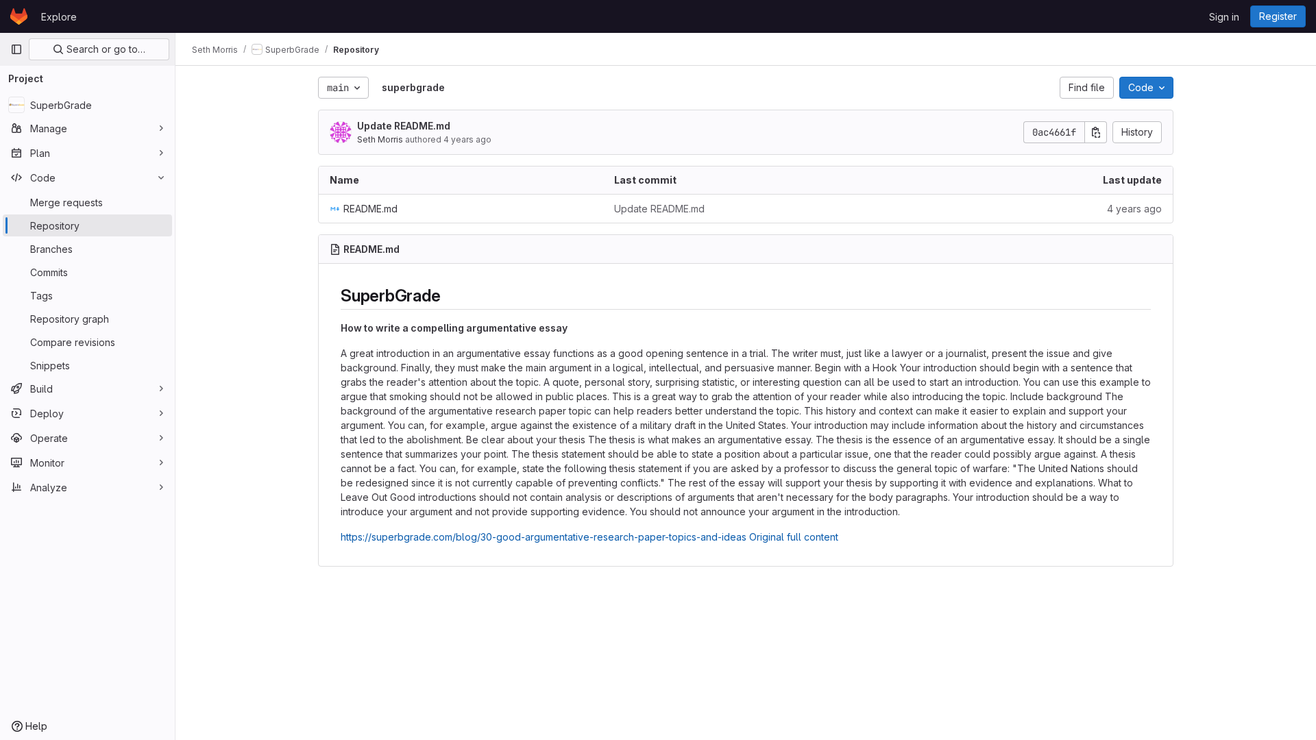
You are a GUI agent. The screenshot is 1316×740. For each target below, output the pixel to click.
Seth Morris (380, 139)
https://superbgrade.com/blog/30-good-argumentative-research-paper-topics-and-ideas (543, 537)
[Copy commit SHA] (1096, 132)
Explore (59, 17)
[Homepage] (19, 16)
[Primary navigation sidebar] (16, 49)
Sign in (1224, 17)
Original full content (793, 537)
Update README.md (403, 126)
